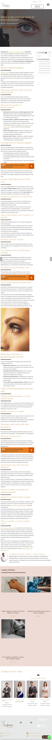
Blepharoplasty (4, 72)
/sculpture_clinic (7, 733)
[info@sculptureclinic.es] (27, 733)
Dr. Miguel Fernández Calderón (16, 52)
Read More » (13, 616)
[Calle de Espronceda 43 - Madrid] (27, 736)
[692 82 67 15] (1, 736)
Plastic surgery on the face (7, 528)
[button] (48, 4)
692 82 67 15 (6, 735)
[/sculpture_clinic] (1, 733)
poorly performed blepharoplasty (18, 505)
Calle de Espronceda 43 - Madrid (37, 735)
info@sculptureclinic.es (35, 733)
